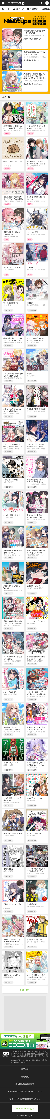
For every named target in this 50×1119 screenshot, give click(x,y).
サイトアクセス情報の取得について (25, 1098)
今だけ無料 (34, 9)
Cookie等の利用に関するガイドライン (25, 1091)
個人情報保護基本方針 (25, 1084)
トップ (6, 9)
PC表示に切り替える (25, 1108)
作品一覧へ (25, 989)
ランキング (20, 9)
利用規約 (25, 1076)
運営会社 (25, 1069)
